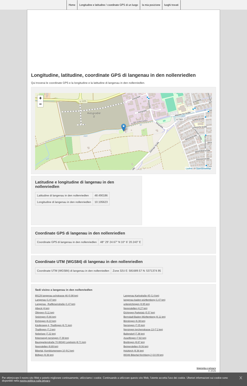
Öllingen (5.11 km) (44, 312)
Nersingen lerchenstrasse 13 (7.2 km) (143, 329)
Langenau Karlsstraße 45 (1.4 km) (141, 295)
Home (72, 4)
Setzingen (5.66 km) (45, 317)
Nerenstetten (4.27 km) (135, 308)
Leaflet (189, 168)
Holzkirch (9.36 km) (134, 350)
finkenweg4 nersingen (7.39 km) (52, 338)
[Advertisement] (123, 42)
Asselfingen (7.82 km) (135, 338)
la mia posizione (151, 4)
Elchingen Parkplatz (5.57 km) (139, 312)
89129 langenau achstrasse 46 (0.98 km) (56, 295)
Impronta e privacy (206, 368)
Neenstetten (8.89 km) (46, 346)
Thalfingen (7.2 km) (45, 329)
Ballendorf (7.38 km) (134, 333)
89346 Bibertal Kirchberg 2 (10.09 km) (143, 355)
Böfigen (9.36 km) (44, 355)
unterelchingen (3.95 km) (137, 304)
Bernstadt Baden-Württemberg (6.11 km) (145, 317)
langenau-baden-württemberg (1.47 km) (144, 300)
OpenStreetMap (203, 168)
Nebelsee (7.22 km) (45, 333)
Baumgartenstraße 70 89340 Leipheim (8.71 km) (60, 342)
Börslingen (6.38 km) (134, 321)
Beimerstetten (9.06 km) (136, 346)
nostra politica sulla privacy (35, 380)
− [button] (40, 104)
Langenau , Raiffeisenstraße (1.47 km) (55, 304)
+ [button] (40, 98)
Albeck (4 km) (42, 308)
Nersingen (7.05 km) (134, 325)
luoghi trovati (171, 4)
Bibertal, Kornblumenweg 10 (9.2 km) (54, 350)
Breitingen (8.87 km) (134, 342)
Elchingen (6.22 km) (45, 321)
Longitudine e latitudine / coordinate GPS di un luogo (108, 4)
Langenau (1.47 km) (45, 300)
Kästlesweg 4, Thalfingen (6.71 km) (53, 325)
